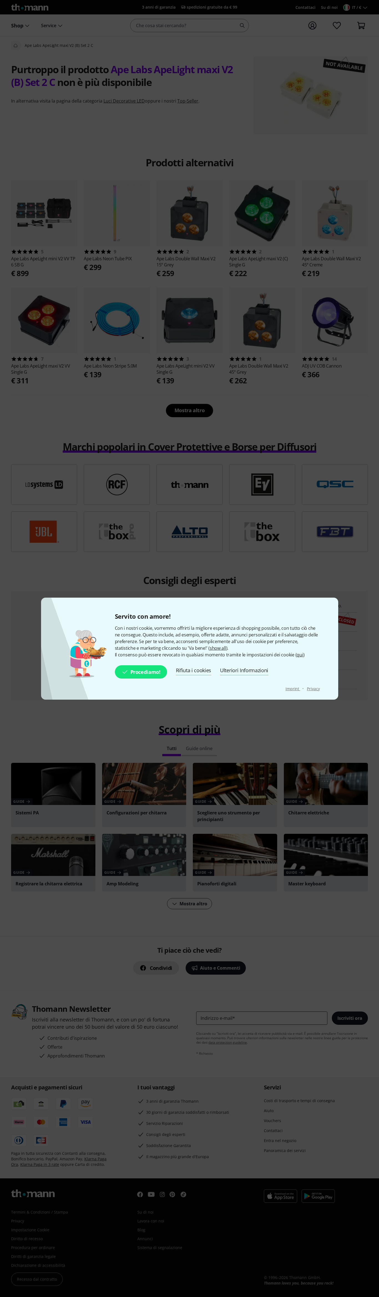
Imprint (292, 688)
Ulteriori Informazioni (244, 670)
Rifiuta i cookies (193, 670)
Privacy (313, 688)
